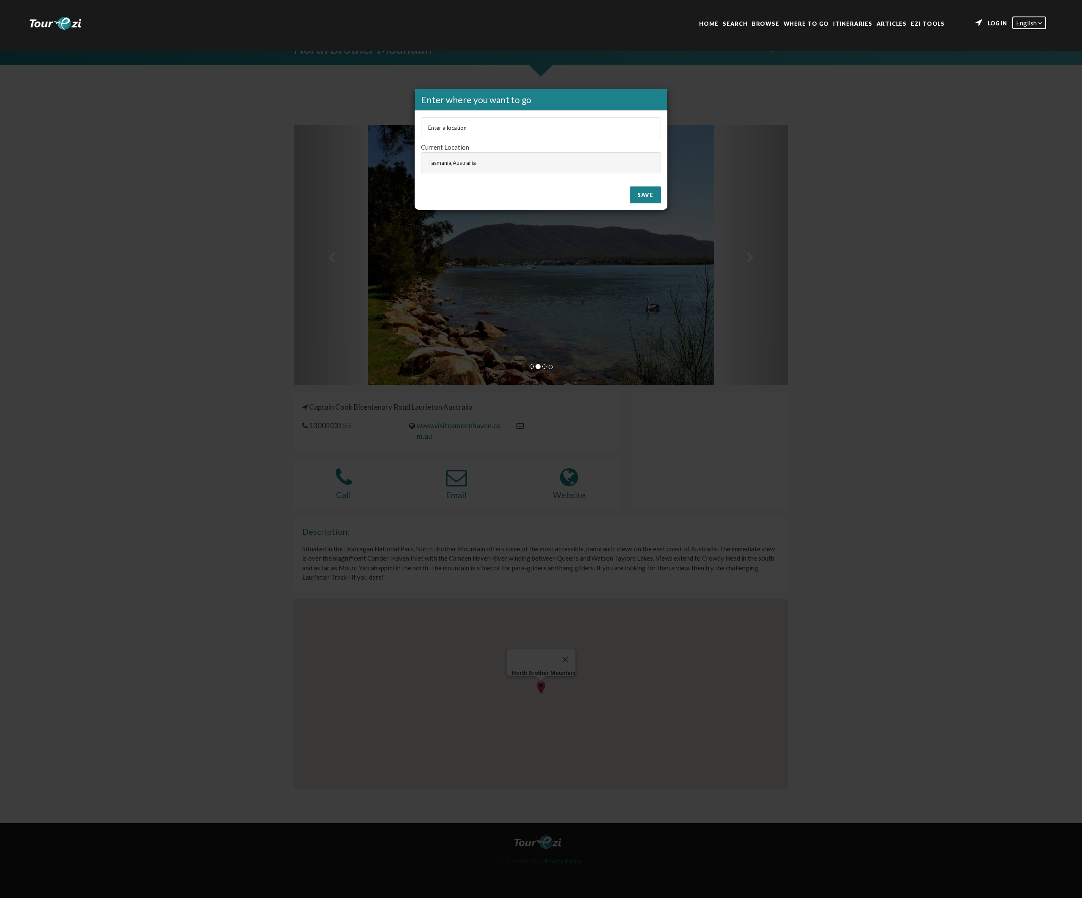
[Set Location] (978, 23)
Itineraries (852, 23)
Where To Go (806, 23)
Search (735, 23)
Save (645, 195)
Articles (892, 23)
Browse (765, 23)
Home (709, 23)
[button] (1029, 22)
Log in (997, 23)
